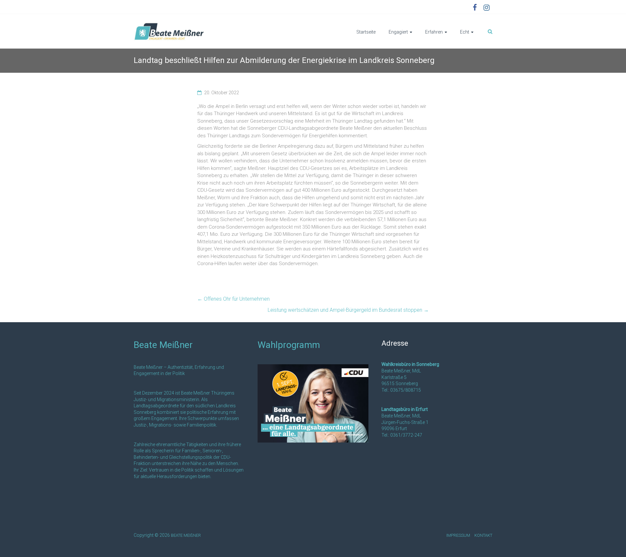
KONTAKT (483, 535)
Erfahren (434, 32)
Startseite (366, 32)
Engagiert (398, 32)
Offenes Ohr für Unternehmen (234, 299)
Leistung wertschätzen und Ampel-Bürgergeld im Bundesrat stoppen (348, 310)
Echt (464, 32)
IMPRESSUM (458, 535)
